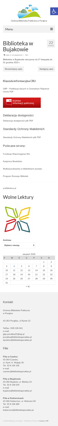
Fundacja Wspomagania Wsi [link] (16, 154)
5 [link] (21, 266)
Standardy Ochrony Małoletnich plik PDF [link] (22, 137)
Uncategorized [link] (17, 55)
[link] (54, 11)
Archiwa (7, 240)
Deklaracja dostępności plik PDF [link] (18, 121)
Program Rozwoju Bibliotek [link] (15, 176)
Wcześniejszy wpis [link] (13, 69)
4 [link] (14, 266)
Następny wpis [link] (46, 69)
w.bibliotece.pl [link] (9, 188)
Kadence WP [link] (43, 421)
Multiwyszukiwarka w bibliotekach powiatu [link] (22, 169)
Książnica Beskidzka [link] (12, 161)
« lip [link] (28, 286)
